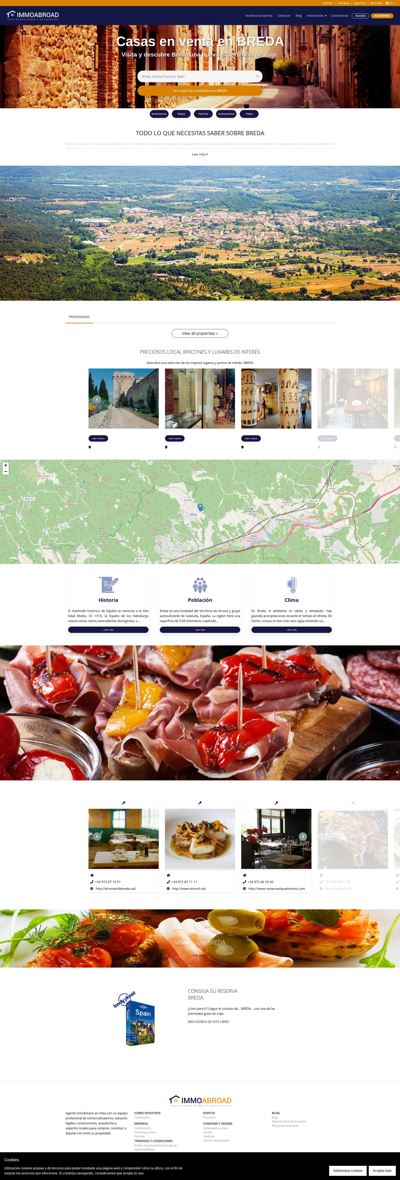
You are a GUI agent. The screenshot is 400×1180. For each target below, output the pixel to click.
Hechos (203, 113)
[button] (200, 507)
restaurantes (226, 113)
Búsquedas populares (285, 1125)
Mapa (181, 113)
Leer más (198, 154)
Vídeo (249, 113)
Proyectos (209, 1117)
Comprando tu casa (215, 1128)
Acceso (360, 15)
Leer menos (98, 438)
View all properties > (200, 333)
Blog (299, 16)
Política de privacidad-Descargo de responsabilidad (155, 1147)
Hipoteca (208, 1136)
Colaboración (142, 1128)
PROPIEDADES (79, 317)
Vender (328, 3)
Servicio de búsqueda (216, 1140)
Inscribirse (382, 15)
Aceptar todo (382, 1170)
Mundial (376, 3)
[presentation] (97, 399)
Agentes (360, 3)
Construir (284, 16)
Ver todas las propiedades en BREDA (200, 91)
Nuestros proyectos (258, 16)
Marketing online (144, 1132)
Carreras (139, 1136)
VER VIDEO (200, 956)
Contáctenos (339, 16)
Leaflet (395, 562)
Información (315, 16)
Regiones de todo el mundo (289, 1121)
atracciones (159, 113)
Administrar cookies (347, 1170)
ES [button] (391, 3)
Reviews (343, 3)
